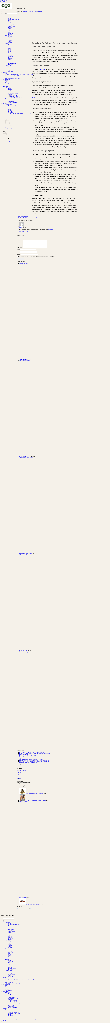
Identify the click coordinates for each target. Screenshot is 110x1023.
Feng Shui (10, 70)
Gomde (9, 109)
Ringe (9, 57)
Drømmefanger (11, 24)
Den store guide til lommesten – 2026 (27, 755)
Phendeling (10, 110)
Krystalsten (10, 47)
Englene (34, 98)
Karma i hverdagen (23, 754)
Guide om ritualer (11, 100)
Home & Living (8, 65)
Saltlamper (10, 30)
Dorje (9, 37)
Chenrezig (10, 88)
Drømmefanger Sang (24, 756)
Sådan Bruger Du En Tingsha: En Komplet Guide (28, 217)
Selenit (9, 50)
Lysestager (10, 67)
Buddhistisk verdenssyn (13, 93)
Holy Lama (10, 64)
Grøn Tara (10, 89)
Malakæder (10, 56)
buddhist (40, 11)
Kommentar (20, 247)
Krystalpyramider (11, 45)
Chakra (9, 20)
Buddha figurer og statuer (22, 216)
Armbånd (10, 55)
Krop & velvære (8, 60)
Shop (4, 16)
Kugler (9, 49)
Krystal (9, 48)
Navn (18, 249)
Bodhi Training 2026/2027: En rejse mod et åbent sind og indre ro (25, 113)
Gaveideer (5, 72)
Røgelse (10, 28)
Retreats (5, 103)
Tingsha (9, 41)
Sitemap (19, 772)
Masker (9, 39)
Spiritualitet (7, 17)
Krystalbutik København (24, 758)
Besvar (21, 233)
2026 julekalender (9, 77)
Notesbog (10, 27)
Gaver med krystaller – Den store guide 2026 (29, 762)
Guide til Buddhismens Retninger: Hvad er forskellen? (31, 759)
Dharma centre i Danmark (13, 105)
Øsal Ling (10, 111)
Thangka (10, 40)
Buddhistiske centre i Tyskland (14, 108)
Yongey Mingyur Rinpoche (16, 97)
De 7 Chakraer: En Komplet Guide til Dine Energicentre (31, 752)
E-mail (18, 251)
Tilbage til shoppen (9, 127)
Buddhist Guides (9, 98)
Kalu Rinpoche (13, 95)
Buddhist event (11, 112)
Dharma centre (8, 104)
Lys (8, 66)
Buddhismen (6, 86)
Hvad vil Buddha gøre (13, 102)
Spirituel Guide (6, 79)
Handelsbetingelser (21, 770)
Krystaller (7, 43)
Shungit (9, 51)
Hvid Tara (10, 90)
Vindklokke (10, 71)
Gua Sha (10, 62)
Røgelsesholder (11, 29)
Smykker (7, 54)
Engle (9, 21)
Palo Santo (10, 33)
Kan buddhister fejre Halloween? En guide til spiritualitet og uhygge (34, 760)
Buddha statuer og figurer (13, 19)
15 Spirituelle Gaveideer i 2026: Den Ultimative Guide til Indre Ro (19, 74)
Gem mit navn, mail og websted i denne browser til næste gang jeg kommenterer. (36, 256)
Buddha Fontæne (12, 68)
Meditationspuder (11, 26)
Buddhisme (7, 35)
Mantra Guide (11, 101)
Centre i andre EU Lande (13, 106)
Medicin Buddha (11, 92)
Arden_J (21, 227)
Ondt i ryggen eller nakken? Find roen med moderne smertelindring (34, 761)
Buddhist (10, 42)
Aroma (9, 18)
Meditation (7, 83)
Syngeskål (10, 32)
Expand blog (51, 229)
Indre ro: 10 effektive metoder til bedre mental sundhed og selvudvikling (35, 753)
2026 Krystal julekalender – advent (13, 78)
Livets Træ (10, 25)
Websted (19, 254)
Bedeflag (10, 36)
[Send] (3, 920)
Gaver (6, 73)
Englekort (10, 22)
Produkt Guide (8, 85)
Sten (9, 52)
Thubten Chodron (14, 96)
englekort (42, 69)
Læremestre (10, 94)
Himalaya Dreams (12, 63)
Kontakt (18, 774)
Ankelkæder (10, 58)
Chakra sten (10, 44)
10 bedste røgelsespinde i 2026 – (12, 75)
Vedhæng (10, 59)
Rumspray (10, 34)
